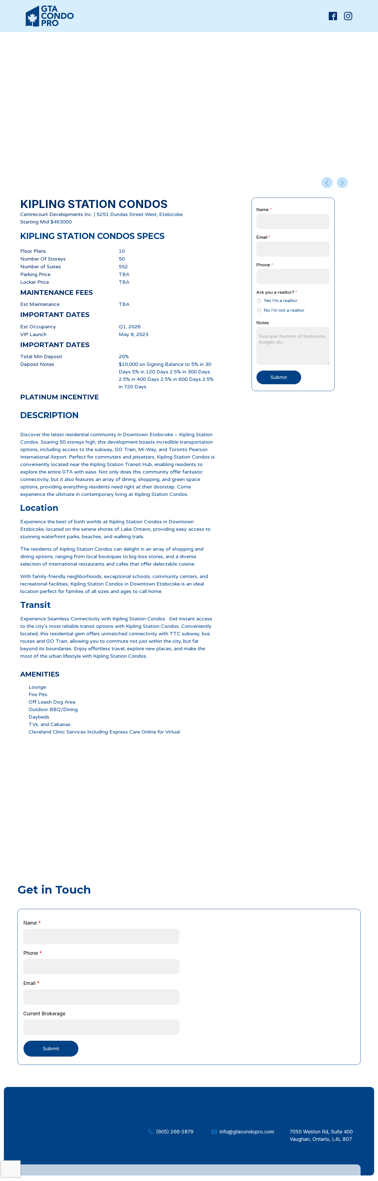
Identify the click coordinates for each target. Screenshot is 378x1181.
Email (263, 237)
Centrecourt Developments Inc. (56, 214)
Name (264, 209)
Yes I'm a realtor (280, 300)
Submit (279, 377)
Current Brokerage (44, 1013)
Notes (262, 323)
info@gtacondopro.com (246, 1132)
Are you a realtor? (276, 292)
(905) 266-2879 (174, 1132)
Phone (264, 265)
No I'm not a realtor (284, 310)
